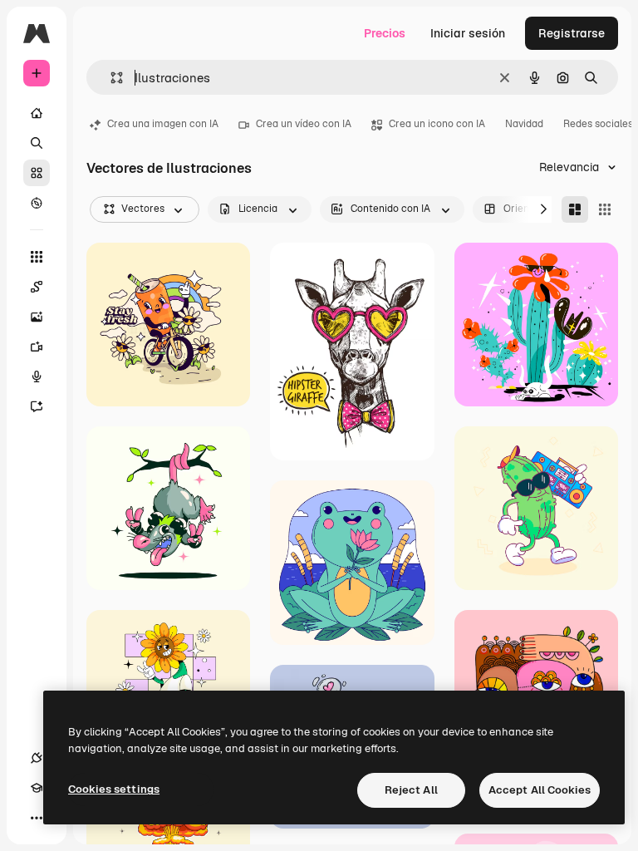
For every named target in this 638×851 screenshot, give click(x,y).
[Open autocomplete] (110, 77)
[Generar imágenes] (36, 316)
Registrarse (571, 33)
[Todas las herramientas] (36, 256)
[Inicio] (36, 113)
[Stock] (36, 173)
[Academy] (36, 788)
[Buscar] (36, 143)
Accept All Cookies (539, 790)
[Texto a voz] (36, 376)
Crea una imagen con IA (162, 123)
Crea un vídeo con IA (303, 123)
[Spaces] (36, 286)
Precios (384, 33)
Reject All (411, 790)
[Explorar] (36, 202)
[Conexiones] (36, 758)
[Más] (36, 817)
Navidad (524, 123)
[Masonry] (575, 209)
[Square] (604, 209)
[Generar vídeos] (36, 346)
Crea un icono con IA (437, 123)
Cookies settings (114, 789)
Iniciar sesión (467, 33)
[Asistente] (36, 406)
